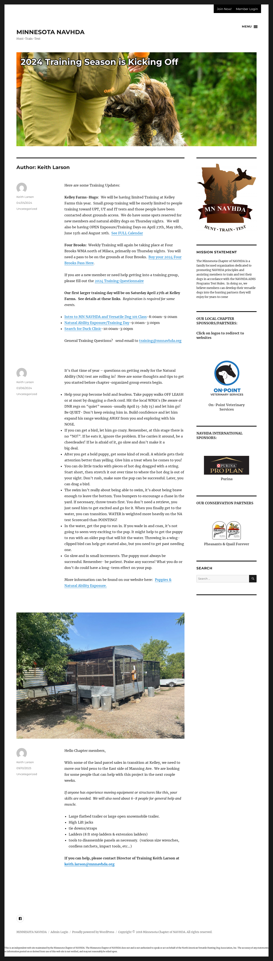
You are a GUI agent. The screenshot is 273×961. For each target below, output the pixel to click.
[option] (136, 92)
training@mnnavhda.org (160, 340)
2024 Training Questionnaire (119, 281)
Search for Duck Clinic (82, 329)
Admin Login (59, 932)
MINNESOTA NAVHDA (50, 32)
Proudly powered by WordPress (93, 932)
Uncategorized (26, 208)
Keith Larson (25, 196)
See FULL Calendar (127, 233)
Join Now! (224, 9)
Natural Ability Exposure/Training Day (96, 323)
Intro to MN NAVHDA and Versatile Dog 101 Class (105, 317)
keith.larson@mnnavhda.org (89, 864)
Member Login (247, 9)
